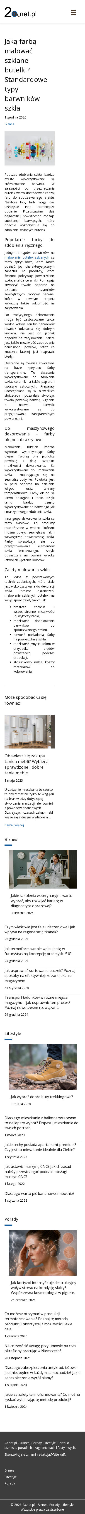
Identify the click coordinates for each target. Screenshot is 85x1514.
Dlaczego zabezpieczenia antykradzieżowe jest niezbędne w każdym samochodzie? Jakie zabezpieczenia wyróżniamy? (42, 1372)
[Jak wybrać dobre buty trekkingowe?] (43, 1066)
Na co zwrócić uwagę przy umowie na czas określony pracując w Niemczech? (40, 1348)
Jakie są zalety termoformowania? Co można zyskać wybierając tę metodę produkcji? (42, 1397)
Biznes (9, 124)
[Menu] (73, 12)
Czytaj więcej (14, 825)
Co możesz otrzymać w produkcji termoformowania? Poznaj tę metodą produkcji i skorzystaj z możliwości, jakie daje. (38, 1321)
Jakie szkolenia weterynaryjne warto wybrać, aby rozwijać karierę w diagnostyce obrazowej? (41, 900)
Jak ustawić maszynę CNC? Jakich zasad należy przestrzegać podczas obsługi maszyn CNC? (38, 1171)
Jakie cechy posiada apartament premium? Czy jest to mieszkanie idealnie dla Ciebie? (40, 1147)
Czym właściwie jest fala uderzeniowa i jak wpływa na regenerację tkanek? (40, 929)
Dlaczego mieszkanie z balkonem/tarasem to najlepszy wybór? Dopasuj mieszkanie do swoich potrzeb (41, 1123)
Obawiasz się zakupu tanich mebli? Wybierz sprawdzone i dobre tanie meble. (26, 764)
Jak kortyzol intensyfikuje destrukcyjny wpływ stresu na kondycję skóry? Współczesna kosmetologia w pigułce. (43, 1287)
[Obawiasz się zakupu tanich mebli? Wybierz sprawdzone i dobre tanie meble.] (30, 731)
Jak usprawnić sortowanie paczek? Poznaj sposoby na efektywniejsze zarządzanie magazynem (40, 975)
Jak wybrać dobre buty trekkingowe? (42, 1096)
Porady (10, 1483)
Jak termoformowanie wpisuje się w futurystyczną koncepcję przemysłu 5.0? (38, 951)
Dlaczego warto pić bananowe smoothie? (39, 1193)
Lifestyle (11, 1477)
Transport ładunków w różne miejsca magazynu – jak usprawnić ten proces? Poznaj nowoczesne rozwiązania (37, 1002)
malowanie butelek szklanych (27, 257)
